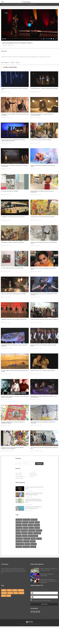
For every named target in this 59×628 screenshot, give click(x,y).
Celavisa (37, 522)
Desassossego (37, 533)
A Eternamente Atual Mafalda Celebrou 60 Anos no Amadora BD (42, 191)
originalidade (19, 538)
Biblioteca (31, 527)
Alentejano (18, 536)
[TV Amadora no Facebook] (32, 612)
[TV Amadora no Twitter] (34, 612)
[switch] (31, 600)
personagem (19, 527)
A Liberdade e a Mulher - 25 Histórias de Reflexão (12, 242)
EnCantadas (25, 522)
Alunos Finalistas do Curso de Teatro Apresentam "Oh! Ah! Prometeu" (44, 294)
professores (19, 519)
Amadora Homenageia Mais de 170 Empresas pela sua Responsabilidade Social (33, 500)
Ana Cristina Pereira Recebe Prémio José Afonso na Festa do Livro (44, 448)
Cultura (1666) (18, 473)
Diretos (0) (31, 476)
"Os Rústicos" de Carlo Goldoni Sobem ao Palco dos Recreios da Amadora (15, 114)
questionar (18, 525)
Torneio (15, 593)
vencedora (33, 544)
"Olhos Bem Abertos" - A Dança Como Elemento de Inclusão (44, 88)
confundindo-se (19, 544)
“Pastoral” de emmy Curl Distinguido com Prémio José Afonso (43, 166)
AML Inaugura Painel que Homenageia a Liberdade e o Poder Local (43, 422)
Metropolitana (26, 519)
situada (18, 530)
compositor (26, 541)
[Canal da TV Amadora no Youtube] (39, 612)
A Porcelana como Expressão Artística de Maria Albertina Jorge (44, 243)
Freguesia (10, 593)
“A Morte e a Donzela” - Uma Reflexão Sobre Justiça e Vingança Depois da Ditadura (13, 140)
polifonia (32, 522)
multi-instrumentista (33, 536)
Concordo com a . (41, 600)
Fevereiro (39, 538)
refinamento (27, 538)
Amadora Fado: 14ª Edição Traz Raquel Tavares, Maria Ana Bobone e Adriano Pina (14, 397)
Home (4, 4)
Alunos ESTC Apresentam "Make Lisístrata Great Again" (14, 293)
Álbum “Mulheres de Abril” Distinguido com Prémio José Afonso (43, 268)
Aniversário (20, 590)
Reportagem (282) (33, 474)
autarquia (24, 533)
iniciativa (33, 538)
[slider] (22, 38)
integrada (25, 536)
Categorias (6, 62)
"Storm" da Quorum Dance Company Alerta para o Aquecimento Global (42, 114)
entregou (30, 533)
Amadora (30, 525)
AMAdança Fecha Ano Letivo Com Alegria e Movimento (13, 319)
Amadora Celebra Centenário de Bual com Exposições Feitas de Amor (15, 371)
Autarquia (21, 593)
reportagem (34, 519)
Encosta (3, 595)
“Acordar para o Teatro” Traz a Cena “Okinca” (41, 139)
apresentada (19, 541)
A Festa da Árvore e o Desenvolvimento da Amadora (42, 216)
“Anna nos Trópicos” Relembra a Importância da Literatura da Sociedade (14, 166)
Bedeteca (37, 527)
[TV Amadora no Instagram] (36, 612)
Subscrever (44, 604)
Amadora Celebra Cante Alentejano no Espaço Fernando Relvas (43, 345)
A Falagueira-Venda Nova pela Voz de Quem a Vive (12, 216)
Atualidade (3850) (19, 478)
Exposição (4, 593)
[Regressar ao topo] (54, 619)
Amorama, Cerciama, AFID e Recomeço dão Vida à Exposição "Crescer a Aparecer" (12, 448)
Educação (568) (32, 473)
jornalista (18, 533)
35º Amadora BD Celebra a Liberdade (9, 191)
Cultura (12, 4)
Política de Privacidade (45, 600)
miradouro (18, 522)
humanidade (32, 530)
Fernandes (33, 546)
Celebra (9, 590)
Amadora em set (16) (20, 476)
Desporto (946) (19, 474)
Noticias (8, 4)
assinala (25, 527)
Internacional (24, 530)
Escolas (8, 595)
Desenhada (38, 530)
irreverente (36, 525)
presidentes (19, 546)
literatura (27, 544)
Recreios (25, 525)
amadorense (26, 546)
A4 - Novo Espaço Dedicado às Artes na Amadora (12, 268)
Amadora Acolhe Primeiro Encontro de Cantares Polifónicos (44, 319)
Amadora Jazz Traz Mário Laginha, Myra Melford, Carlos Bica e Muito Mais (44, 396)
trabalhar (33, 541)
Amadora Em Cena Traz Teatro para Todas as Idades (43, 370)
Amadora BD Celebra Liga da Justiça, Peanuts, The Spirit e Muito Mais (14, 345)
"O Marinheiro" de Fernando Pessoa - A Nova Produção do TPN (14, 89)
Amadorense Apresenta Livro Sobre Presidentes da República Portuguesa (13, 422)
